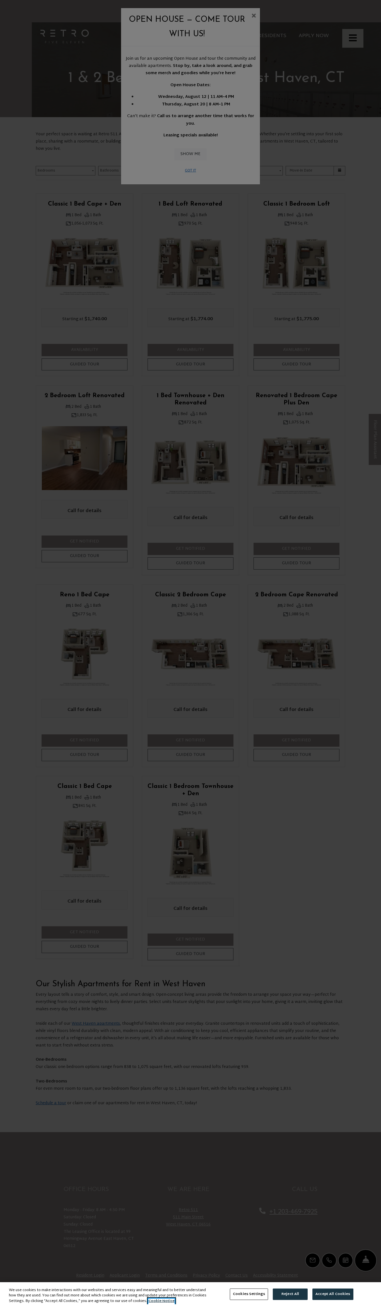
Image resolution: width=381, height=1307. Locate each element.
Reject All (290, 1294)
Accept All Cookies (332, 1294)
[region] (190, 1294)
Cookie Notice (161, 1301)
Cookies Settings (249, 1294)
